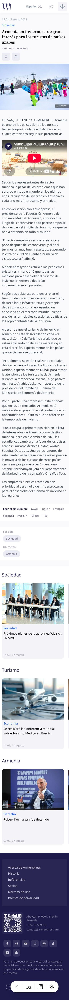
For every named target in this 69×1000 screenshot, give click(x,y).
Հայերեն (8, 515)
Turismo (11, 670)
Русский (22, 515)
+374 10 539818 (36, 925)
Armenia (11, 554)
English (45, 509)
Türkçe (34, 515)
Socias (12, 886)
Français (58, 509)
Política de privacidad (23, 898)
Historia (14, 873)
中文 (44, 515)
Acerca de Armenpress (24, 867)
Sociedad (12, 538)
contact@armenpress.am (42, 929)
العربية (34, 509)
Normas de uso (19, 892)
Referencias (16, 880)
